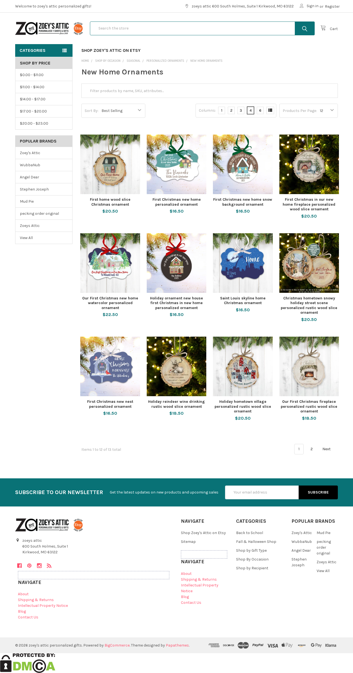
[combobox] (202, 28)
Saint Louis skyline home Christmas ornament (243, 300)
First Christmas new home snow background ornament (242, 202)
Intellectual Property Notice (43, 605)
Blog (22, 611)
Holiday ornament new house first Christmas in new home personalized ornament (176, 303)
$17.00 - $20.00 (33, 111)
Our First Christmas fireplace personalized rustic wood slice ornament (309, 406)
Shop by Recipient (252, 568)
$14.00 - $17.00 (33, 99)
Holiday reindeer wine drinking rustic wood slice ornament (176, 404)
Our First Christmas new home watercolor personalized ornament (110, 303)
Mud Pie (27, 201)
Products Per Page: (300, 110)
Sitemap (188, 541)
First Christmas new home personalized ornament (177, 202)
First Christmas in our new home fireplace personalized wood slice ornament (309, 204)
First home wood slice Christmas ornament (110, 202)
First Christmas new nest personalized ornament (110, 404)
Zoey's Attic (30, 153)
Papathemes (177, 645)
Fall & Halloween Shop (256, 541)
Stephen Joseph (34, 189)
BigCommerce (117, 645)
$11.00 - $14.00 (32, 87)
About (23, 594)
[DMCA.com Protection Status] (27, 662)
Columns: (207, 110)
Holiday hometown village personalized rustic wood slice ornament (243, 406)
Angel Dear (29, 177)
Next (326, 449)
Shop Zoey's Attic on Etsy (111, 50)
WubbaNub (30, 165)
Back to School (249, 532)
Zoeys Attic (30, 225)
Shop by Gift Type (251, 550)
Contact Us (28, 617)
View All (26, 237)
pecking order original (39, 213)
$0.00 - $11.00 (32, 75)
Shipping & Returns (36, 599)
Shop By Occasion (252, 559)
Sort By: (91, 110)
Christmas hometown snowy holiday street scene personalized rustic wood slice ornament (309, 305)
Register (332, 6)
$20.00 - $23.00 (34, 123)
